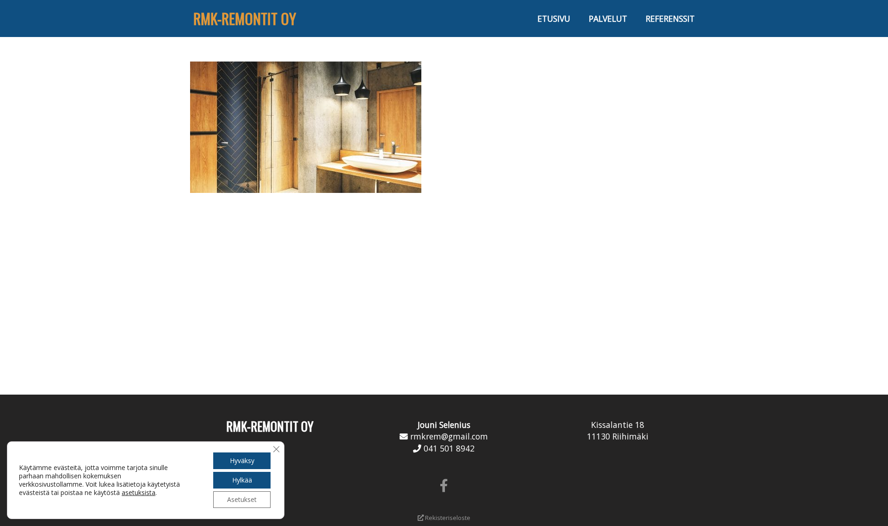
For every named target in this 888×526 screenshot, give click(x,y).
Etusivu (553, 18)
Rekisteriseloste (447, 518)
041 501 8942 (449, 448)
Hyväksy (242, 460)
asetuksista (138, 493)
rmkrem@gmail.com (449, 436)
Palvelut (608, 18)
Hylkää (242, 480)
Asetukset (242, 499)
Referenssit (670, 18)
